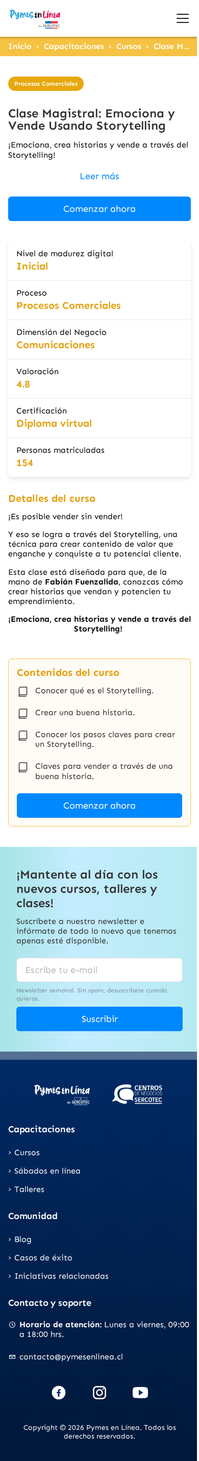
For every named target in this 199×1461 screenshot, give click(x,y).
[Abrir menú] (183, 18)
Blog (23, 1239)
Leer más (99, 176)
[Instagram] (99, 1392)
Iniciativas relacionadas (61, 1276)
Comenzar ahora (99, 208)
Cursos (128, 46)
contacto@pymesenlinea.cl (71, 1356)
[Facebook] (59, 1392)
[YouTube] (140, 1392)
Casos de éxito (43, 1257)
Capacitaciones (74, 46)
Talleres (29, 1189)
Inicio (20, 46)
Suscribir (100, 1019)
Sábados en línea (47, 1171)
